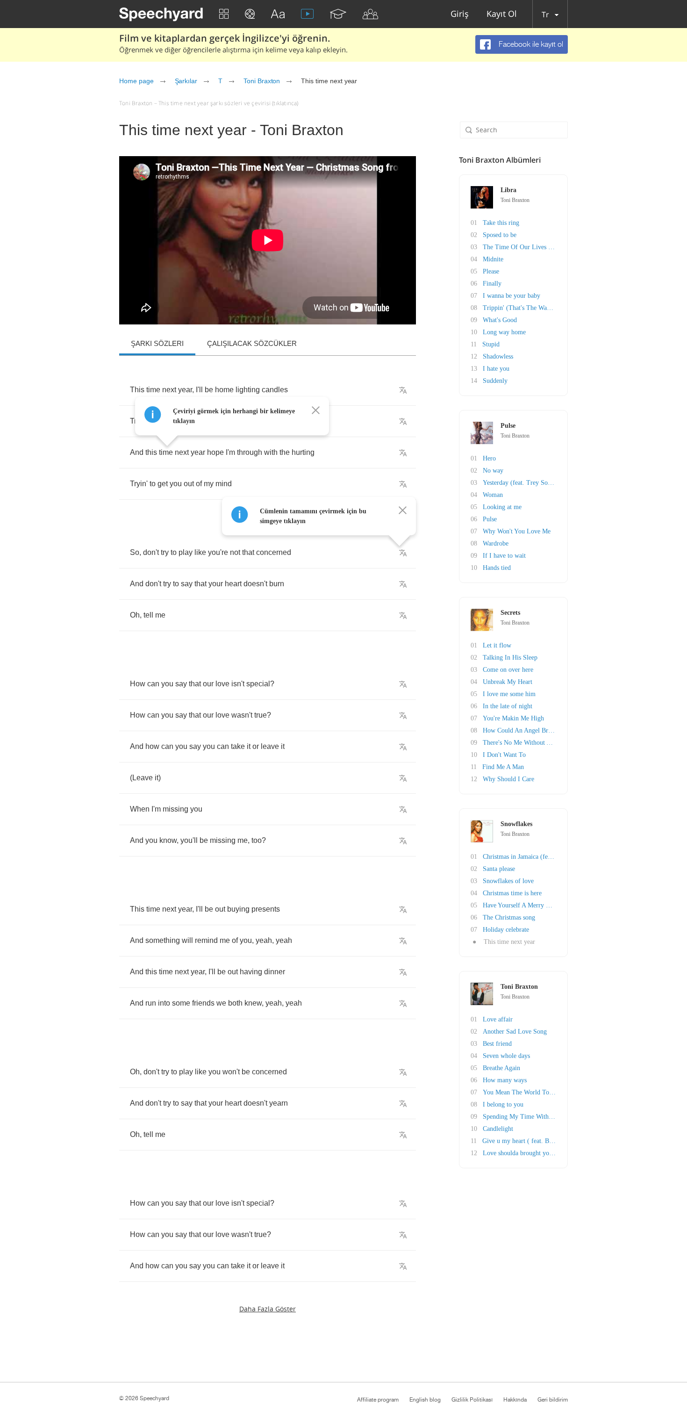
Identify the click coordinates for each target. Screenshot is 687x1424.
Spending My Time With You (522, 1116)
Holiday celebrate (506, 929)
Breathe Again (501, 1068)
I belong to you (503, 1104)
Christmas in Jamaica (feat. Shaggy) (530, 856)
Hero (489, 458)
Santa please (499, 868)
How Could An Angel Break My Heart (533, 730)
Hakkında (515, 1399)
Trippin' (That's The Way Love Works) (535, 307)
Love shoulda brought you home (526, 1153)
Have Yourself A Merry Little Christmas (535, 905)
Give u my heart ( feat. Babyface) (527, 1140)
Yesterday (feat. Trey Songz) (521, 482)
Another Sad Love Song (515, 1031)
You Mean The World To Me (521, 1092)
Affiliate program (378, 1399)
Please (491, 271)
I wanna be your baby (511, 295)
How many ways (505, 1080)
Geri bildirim (552, 1399)
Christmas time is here (512, 893)
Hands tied (497, 567)
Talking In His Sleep (510, 657)
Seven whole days (506, 1055)
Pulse (490, 519)
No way (493, 470)
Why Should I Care (508, 779)
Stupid (491, 344)
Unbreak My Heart (507, 681)
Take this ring (501, 222)
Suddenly (495, 380)
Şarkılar (186, 81)
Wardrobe (495, 543)
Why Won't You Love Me (517, 531)
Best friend (497, 1043)
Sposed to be (499, 234)
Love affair (498, 1019)
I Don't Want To (504, 754)
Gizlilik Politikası (472, 1399)
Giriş (460, 14)
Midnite (493, 259)
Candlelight (498, 1128)
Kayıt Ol (502, 14)
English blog (425, 1399)
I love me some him (509, 694)
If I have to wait (504, 555)
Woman (493, 494)
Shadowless (498, 356)
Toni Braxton (261, 81)
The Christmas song (509, 917)
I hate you (496, 368)
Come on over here (508, 669)
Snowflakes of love (508, 881)
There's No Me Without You (520, 742)
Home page (136, 81)
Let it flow (497, 645)
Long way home (504, 332)
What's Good (500, 320)
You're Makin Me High (513, 718)
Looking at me (502, 507)
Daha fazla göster (267, 1308)
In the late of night (507, 706)
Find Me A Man (503, 766)
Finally (492, 283)
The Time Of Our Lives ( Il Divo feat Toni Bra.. (547, 247)
